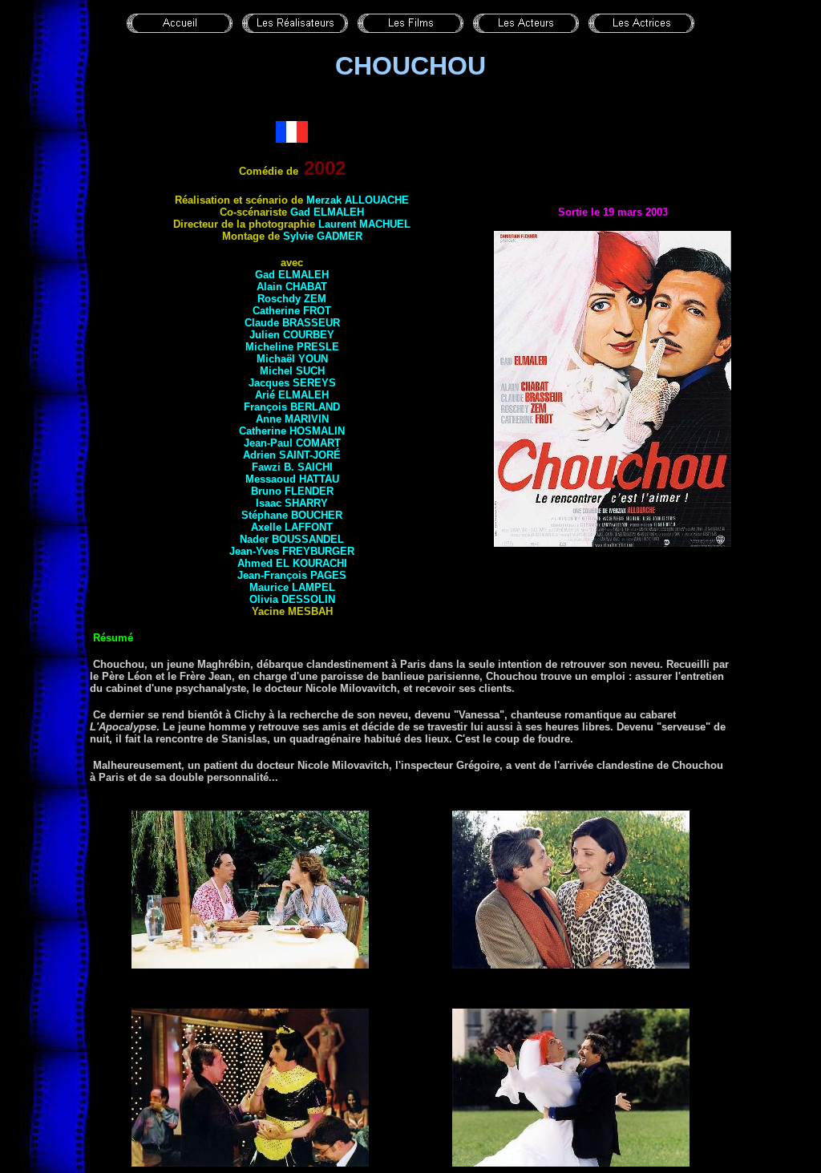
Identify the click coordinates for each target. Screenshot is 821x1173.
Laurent (364, 224)
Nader (292, 539)
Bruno (292, 491)
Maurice (292, 587)
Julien (291, 335)
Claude (292, 323)
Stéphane (291, 515)
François (292, 407)
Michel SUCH (292, 371)
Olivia (292, 599)
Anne (292, 419)
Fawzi (292, 467)
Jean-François (291, 575)
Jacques (292, 383)
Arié (292, 395)
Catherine (292, 311)
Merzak (357, 200)
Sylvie (322, 236)
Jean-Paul (292, 443)
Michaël (292, 359)
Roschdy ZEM (291, 299)
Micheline (292, 347)
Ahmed (292, 563)
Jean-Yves (291, 551)
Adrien (292, 455)
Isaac (292, 503)
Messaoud (292, 479)
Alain (292, 287)
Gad (327, 212)
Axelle (292, 527)
